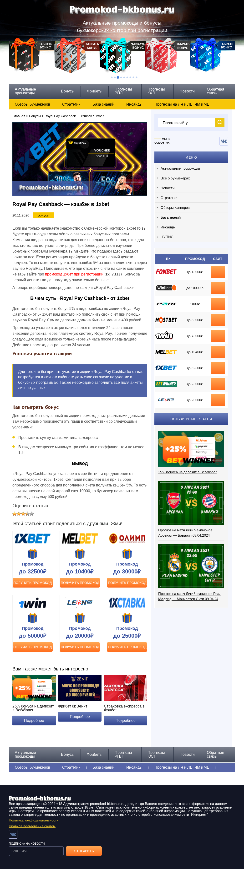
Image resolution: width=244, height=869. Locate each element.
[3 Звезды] (23, 514)
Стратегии (71, 104)
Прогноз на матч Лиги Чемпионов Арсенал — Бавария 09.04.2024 (185, 532)
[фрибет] (218, 301)
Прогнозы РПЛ (123, 91)
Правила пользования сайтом (32, 826)
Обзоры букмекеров (32, 104)
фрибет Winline (218, 288)
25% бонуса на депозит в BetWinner (187, 472)
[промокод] (218, 317)
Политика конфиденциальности (33, 820)
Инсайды (134, 104)
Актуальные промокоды (25, 91)
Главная (18, 116)
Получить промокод (32, 583)
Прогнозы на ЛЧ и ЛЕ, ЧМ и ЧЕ (181, 104)
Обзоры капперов (175, 207)
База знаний (103, 104)
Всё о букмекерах (175, 178)
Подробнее (34, 720)
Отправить (84, 851)
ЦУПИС (167, 237)
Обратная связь (215, 91)
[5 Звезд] (32, 514)
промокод (218, 320)
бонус (218, 272)
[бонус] (218, 269)
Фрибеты (94, 91)
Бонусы (68, 91)
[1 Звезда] (14, 514)
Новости (187, 91)
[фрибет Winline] (218, 285)
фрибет (218, 304)
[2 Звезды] (19, 514)
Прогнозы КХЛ (156, 91)
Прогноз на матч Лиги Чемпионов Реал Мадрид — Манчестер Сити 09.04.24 (189, 596)
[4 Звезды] (27, 514)
